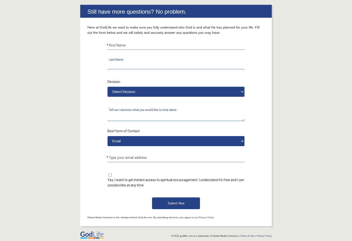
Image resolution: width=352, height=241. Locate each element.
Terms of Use (247, 236)
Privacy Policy (206, 217)
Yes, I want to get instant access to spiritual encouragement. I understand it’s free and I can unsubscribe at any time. (176, 182)
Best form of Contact (124, 131)
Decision (114, 82)
